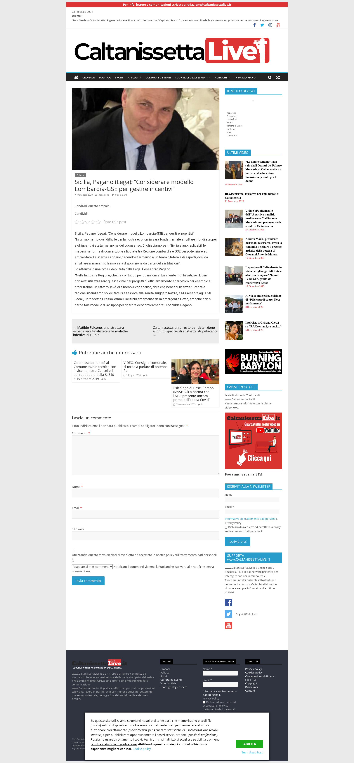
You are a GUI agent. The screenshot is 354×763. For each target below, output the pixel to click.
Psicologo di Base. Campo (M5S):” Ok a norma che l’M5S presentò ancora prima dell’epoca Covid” (193, 394)
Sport (119, 77)
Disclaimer (251, 687)
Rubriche (221, 77)
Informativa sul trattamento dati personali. (251, 518)
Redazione (103, 194)
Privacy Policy (233, 523)
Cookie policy (142, 749)
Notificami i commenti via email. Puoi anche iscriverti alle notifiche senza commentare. (143, 569)
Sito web (78, 529)
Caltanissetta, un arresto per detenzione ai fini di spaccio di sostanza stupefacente (185, 331)
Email (77, 508)
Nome (77, 487)
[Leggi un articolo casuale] (278, 77)
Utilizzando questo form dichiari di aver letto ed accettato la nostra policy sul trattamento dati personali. (144, 557)
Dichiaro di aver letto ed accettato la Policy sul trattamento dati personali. (253, 529)
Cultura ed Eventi (158, 77)
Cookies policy (254, 672)
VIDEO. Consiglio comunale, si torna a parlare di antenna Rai (146, 366)
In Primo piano (245, 77)
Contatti (250, 690)
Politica (105, 77)
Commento (81, 433)
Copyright (251, 683)
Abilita (249, 744)
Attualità (134, 77)
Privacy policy (253, 669)
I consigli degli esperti (191, 77)
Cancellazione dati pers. (260, 676)
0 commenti (121, 194)
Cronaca (88, 77)
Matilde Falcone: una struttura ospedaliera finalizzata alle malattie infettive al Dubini (100, 331)
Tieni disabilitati (252, 752)
